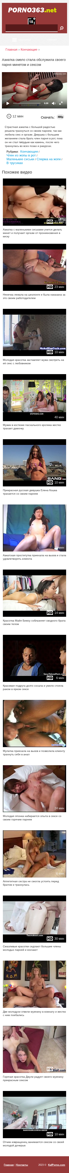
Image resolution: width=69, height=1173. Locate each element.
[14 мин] (34, 615)
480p (60, 117)
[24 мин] (34, 811)
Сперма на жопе (49, 159)
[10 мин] (34, 355)
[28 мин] (34, 746)
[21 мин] (34, 224)
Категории (25, 40)
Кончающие (29, 151)
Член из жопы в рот (21, 155)
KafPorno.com (56, 1164)
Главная (52, 40)
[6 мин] (34, 681)
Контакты (22, 1164)
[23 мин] (34, 289)
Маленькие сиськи (20, 159)
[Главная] (34, 10)
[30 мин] (34, 941)
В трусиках (15, 163)
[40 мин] (34, 420)
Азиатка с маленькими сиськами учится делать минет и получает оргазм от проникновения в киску (32, 233)
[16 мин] (34, 1072)
